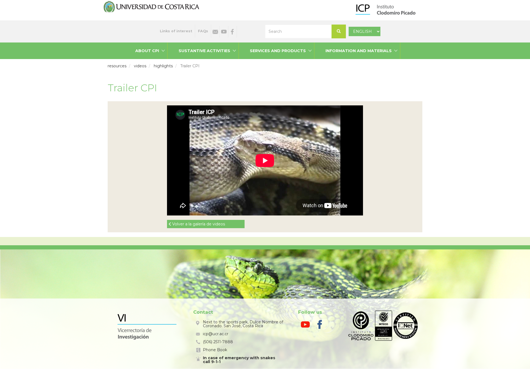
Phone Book (215, 349)
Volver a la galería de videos (198, 224)
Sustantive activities (204, 50)
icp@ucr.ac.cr (215, 333)
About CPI (147, 50)
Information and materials (358, 50)
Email (215, 31)
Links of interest (176, 31)
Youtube (224, 31)
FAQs (203, 31)
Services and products (278, 50)
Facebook (232, 31)
